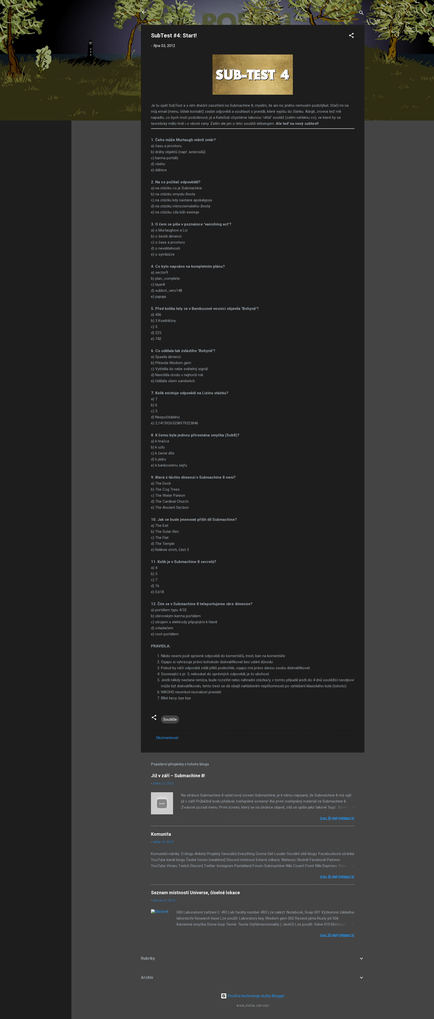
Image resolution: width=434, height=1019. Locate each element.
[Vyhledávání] (361, 13)
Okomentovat (167, 737)
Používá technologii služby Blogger (256, 996)
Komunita (161, 834)
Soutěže (170, 719)
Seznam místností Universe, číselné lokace (195, 892)
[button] (351, 36)
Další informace (337, 818)
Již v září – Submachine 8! (178, 775)
